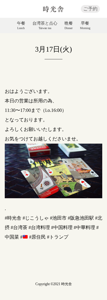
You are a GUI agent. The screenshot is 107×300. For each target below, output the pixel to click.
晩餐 (68, 25)
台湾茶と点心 (44, 25)
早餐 (85, 25)
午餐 (21, 25)
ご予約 (90, 8)
